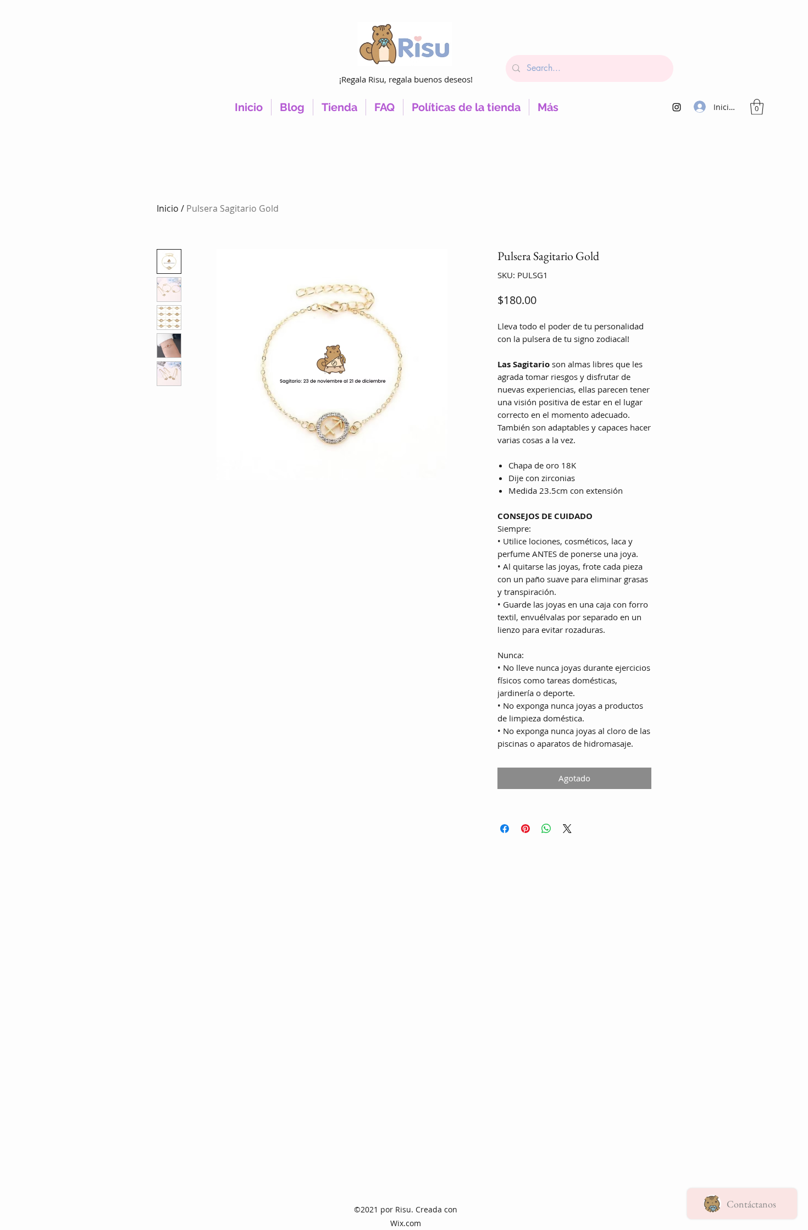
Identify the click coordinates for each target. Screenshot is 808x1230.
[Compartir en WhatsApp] (546, 828)
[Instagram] (676, 107)
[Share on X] (567, 828)
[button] (756, 107)
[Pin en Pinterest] (525, 828)
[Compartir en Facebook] (504, 828)
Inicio (168, 208)
